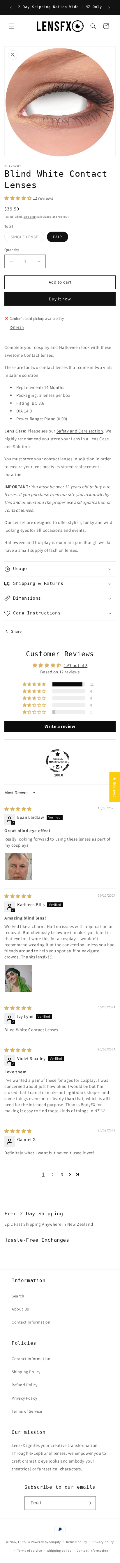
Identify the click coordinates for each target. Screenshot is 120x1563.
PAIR (57, 236)
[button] (11, 26)
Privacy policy (103, 1542)
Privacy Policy (24, 1398)
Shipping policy (59, 1550)
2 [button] (53, 1174)
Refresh (17, 327)
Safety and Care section (80, 431)
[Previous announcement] (10, 7)
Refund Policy (25, 1384)
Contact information (92, 1550)
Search (18, 1296)
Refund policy (76, 1542)
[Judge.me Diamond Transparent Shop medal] (57, 760)
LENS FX (24, 1541)
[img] (18, 809)
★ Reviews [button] (114, 786)
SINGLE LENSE (27, 238)
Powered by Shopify (46, 1541)
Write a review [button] (60, 726)
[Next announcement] (109, 7)
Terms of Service (27, 1411)
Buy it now (60, 299)
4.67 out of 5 (75, 665)
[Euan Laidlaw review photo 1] (18, 867)
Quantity (11, 249)
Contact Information (31, 1322)
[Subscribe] (89, 1503)
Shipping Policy (26, 1371)
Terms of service (29, 1550)
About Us (20, 1309)
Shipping (30, 217)
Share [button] (16, 631)
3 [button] (62, 1174)
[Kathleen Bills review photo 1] (18, 978)
